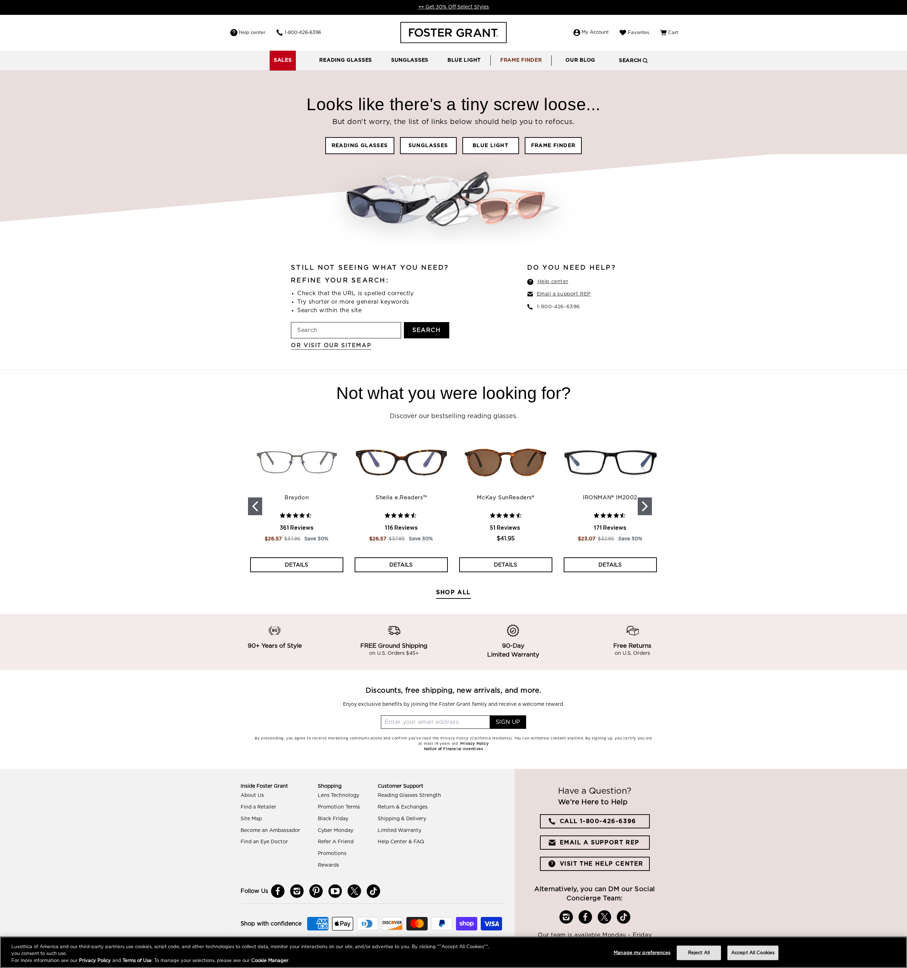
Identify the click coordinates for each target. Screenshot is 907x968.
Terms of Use (137, 960)
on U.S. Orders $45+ (394, 653)
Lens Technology (338, 795)
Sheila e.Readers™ (401, 497)
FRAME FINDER (553, 145)
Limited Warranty (399, 830)
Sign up (508, 722)
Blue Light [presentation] (464, 60)
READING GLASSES (360, 145)
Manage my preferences (642, 952)
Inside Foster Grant (264, 786)
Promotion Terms (339, 807)
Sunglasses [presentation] (409, 60)
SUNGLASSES (428, 145)
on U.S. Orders (632, 653)
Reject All (699, 952)
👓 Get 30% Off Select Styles (453, 7)
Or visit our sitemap (331, 345)
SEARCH (426, 330)
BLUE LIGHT (490, 145)
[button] (345, 61)
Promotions (332, 853)
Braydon (297, 497)
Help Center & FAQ (401, 841)
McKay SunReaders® (505, 497)
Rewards (328, 865)
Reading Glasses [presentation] (345, 60)
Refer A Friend (336, 841)
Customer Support (400, 786)
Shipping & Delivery (402, 818)
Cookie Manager (269, 960)
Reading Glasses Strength (409, 795)
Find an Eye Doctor (264, 841)
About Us (252, 795)
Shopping (330, 786)
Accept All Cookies (752, 952)
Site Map (251, 818)
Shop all (453, 592)
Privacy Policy (95, 960)
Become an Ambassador (270, 830)
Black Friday (333, 818)
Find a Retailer (258, 807)
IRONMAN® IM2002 (610, 497)
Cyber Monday (335, 830)
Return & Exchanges (403, 807)
